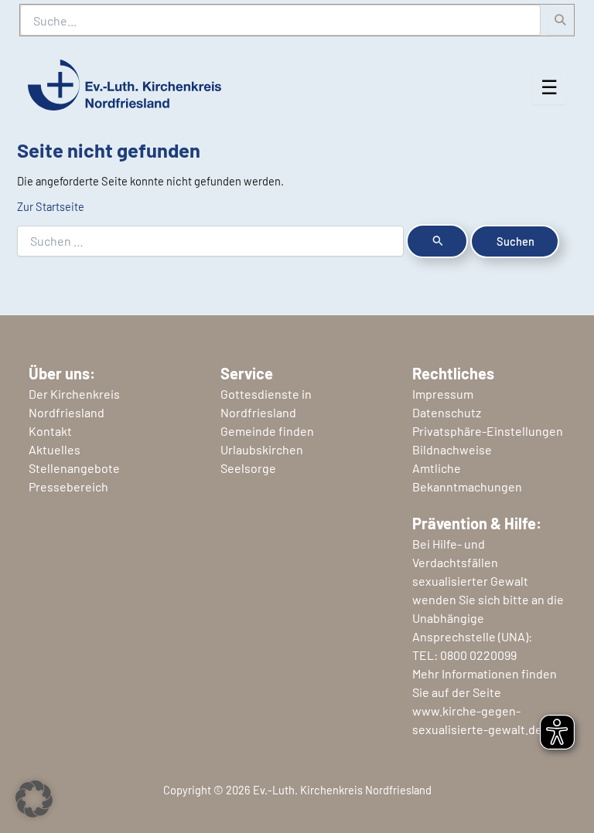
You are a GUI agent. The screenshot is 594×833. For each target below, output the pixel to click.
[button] (34, 799)
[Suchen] (560, 20)
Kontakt (50, 430)
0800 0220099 (478, 655)
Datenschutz (446, 412)
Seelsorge (248, 468)
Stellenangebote (74, 468)
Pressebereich (68, 486)
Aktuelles (54, 449)
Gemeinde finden (267, 430)
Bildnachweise (452, 449)
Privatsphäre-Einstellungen (487, 430)
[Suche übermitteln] (437, 241)
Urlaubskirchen (261, 449)
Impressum (442, 393)
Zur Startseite (50, 206)
